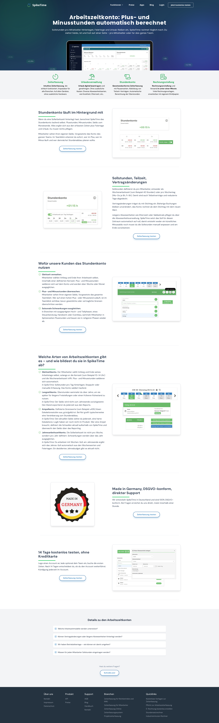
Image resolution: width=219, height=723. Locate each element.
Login (161, 5)
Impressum (48, 702)
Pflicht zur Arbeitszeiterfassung (159, 705)
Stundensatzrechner (154, 712)
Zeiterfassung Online (112, 709)
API (66, 699)
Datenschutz (49, 706)
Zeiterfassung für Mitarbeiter (116, 705)
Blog (152, 5)
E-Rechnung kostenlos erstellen (159, 709)
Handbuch (89, 706)
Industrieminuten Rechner (157, 716)
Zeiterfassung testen (72, 148)
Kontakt (47, 699)
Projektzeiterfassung (112, 716)
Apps (142, 5)
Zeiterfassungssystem (113, 712)
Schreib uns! (109, 673)
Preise (131, 5)
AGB (86, 699)
